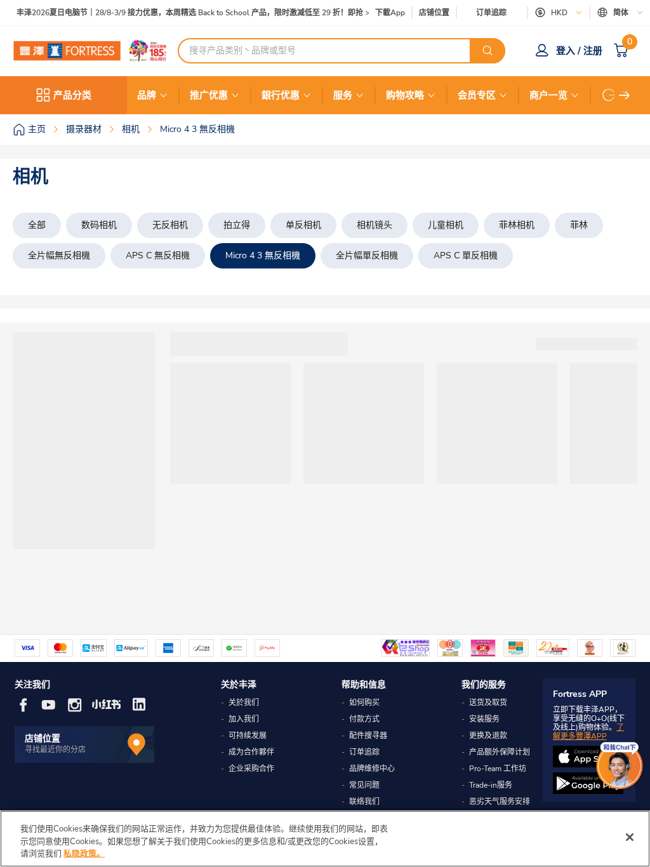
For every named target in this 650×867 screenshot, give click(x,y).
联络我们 (364, 802)
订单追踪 (491, 13)
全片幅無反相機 (59, 255)
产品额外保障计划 (499, 752)
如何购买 (364, 703)
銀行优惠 (281, 95)
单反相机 (303, 225)
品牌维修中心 (372, 769)
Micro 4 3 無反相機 (262, 255)
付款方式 (364, 719)
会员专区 (477, 95)
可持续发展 (248, 736)
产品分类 (72, 95)
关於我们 (244, 703)
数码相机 (99, 225)
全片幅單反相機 (367, 255)
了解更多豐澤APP (588, 731)
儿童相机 (445, 225)
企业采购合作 (251, 769)
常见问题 (364, 785)
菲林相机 (516, 225)
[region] (325, 839)
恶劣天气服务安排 (499, 802)
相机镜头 (374, 225)
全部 (37, 225)
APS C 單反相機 (466, 255)
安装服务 (484, 719)
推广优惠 (209, 95)
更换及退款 (488, 736)
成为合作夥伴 (251, 752)
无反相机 (170, 225)
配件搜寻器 (368, 736)
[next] (624, 95)
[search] (487, 50)
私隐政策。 (84, 853)
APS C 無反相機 (158, 255)
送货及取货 (488, 703)
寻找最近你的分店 (55, 750)
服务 (342, 95)
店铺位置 (434, 13)
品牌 (146, 95)
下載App (390, 13)
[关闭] (630, 837)
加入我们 (244, 719)
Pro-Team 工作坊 (497, 769)
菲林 (579, 225)
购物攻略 (405, 95)
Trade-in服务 (490, 785)
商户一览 (548, 95)
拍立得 (236, 225)
